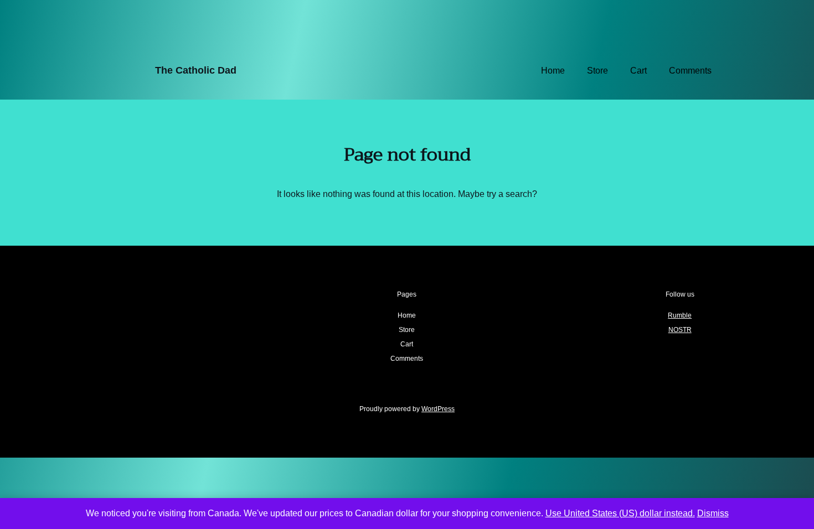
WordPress (438, 409)
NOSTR (680, 330)
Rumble (680, 315)
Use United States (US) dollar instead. (620, 513)
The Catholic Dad (195, 70)
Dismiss (713, 513)
